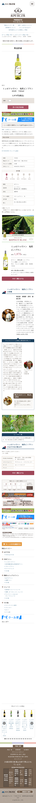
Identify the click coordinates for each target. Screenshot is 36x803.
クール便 (7, 612)
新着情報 (18, 749)
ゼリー (7, 610)
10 (21, 738)
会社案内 (26, 749)
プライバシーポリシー (18, 752)
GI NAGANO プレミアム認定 (10, 151)
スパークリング (9, 568)
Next (31, 723)
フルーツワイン (9, 566)
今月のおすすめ (9, 554)
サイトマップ (18, 759)
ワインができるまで (25, 27)
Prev (4, 723)
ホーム (4, 34)
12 (25, 738)
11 (23, 738)
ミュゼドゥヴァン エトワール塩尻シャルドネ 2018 (32, 724)
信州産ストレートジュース (12, 589)
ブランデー (8, 607)
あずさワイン (9, 578)
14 (29, 738)
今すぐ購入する (18, 278)
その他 (7, 571)
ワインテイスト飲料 (11, 605)
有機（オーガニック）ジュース (14, 592)
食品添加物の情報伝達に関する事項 (18, 756)
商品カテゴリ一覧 (9, 25)
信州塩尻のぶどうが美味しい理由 (18, 30)
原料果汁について (11, 27)
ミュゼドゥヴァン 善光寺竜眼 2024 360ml (12, 724)
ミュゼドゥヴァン (10, 562)
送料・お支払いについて (25, 25)
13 (27, 738)
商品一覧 (9, 34)
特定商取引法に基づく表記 (18, 754)
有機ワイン (8, 580)
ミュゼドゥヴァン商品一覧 (20, 34)
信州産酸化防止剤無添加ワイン (14, 564)
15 (30, 738)
